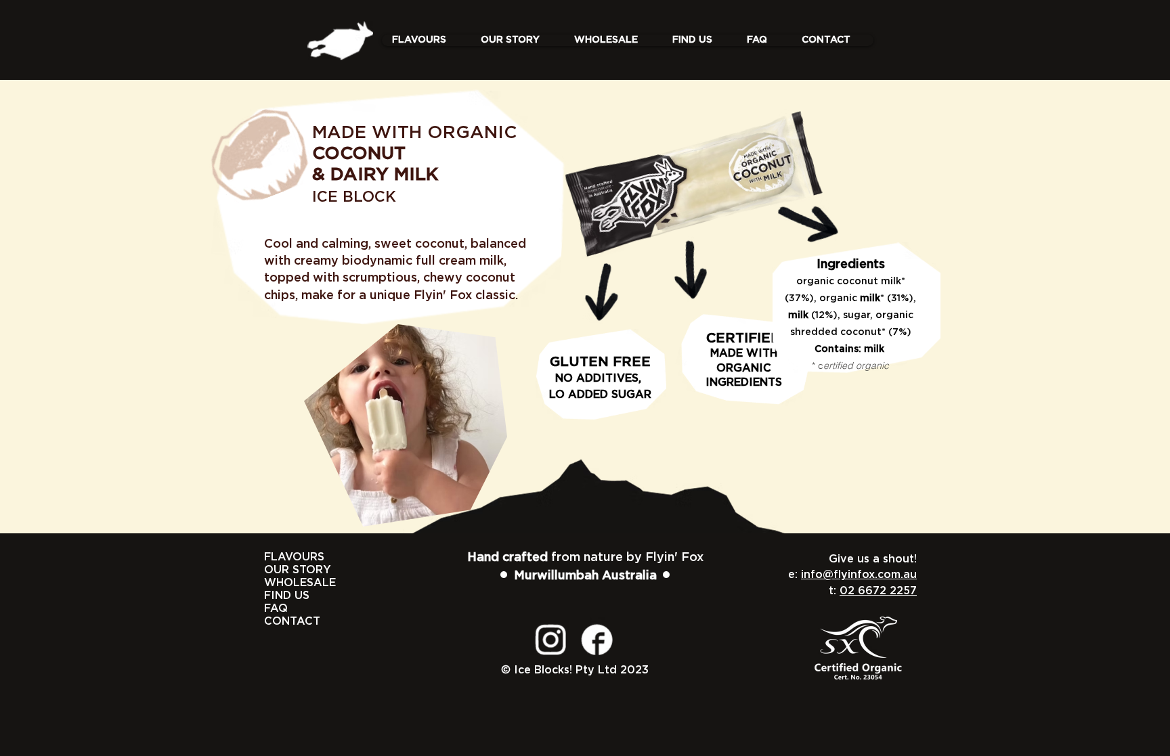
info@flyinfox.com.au (859, 574)
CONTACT (279, 621)
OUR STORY (279, 569)
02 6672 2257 (878, 590)
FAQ (276, 608)
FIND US (279, 595)
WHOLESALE (279, 582)
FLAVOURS (279, 557)
